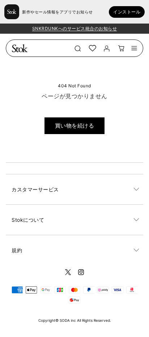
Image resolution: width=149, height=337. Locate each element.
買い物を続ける (74, 125)
